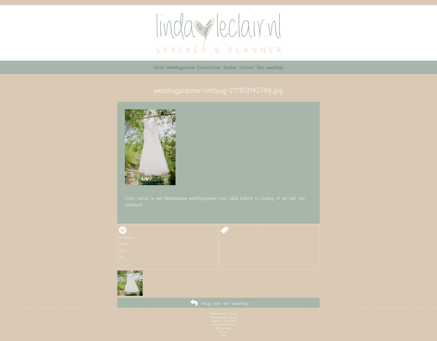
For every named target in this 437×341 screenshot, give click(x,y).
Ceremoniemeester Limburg (224, 313)
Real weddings (223, 328)
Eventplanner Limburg (223, 324)
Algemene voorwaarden (223, 321)
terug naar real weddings (224, 303)
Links (223, 335)
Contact (224, 331)
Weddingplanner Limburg (223, 317)
